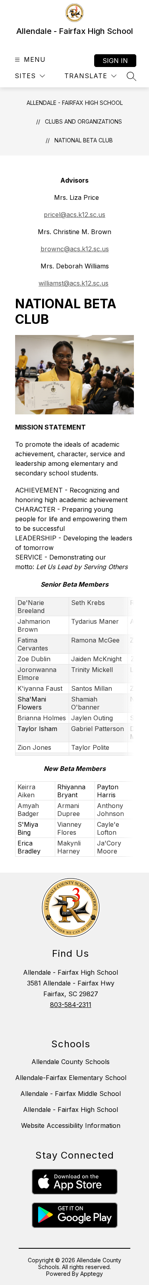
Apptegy (91, 1273)
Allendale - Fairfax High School (75, 102)
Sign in (115, 61)
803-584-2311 (70, 1005)
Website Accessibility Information (70, 1125)
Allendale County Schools (70, 1062)
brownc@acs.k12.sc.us (75, 249)
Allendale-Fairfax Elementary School (70, 1078)
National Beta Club (83, 140)
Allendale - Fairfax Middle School (70, 1094)
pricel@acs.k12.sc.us (74, 215)
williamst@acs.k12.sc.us (73, 283)
